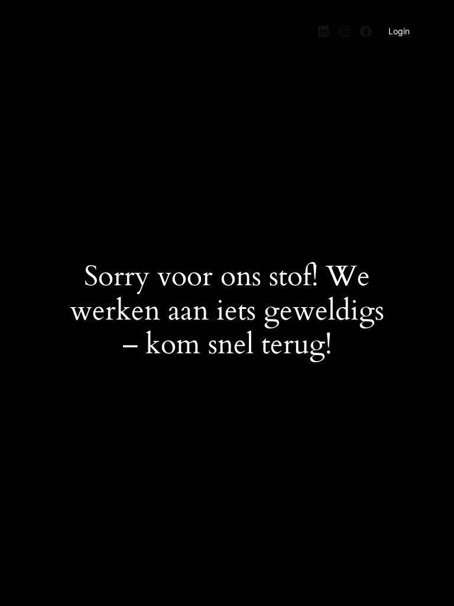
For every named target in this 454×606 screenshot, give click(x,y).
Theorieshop (70, 25)
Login (399, 31)
